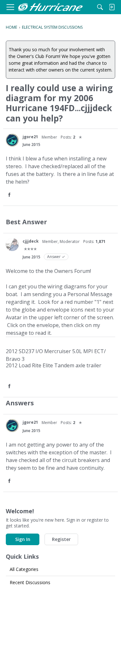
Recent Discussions (30, 582)
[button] (10, 195)
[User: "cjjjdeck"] (12, 244)
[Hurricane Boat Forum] (50, 7)
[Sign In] (111, 7)
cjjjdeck (31, 241)
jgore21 (30, 137)
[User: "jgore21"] (12, 140)
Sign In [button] (22, 539)
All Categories (24, 569)
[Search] (100, 7)
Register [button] (61, 539)
